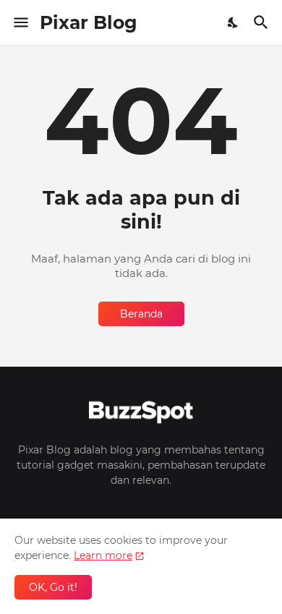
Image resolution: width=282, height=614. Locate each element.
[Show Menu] (20, 22)
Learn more (103, 555)
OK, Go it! (53, 587)
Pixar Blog (88, 22)
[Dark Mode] (233, 22)
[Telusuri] (263, 22)
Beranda (141, 313)
